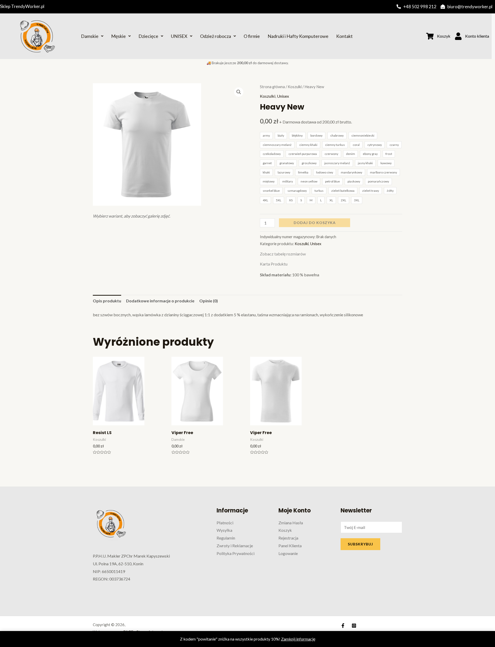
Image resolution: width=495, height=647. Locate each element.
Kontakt (344, 36)
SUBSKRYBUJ (360, 544)
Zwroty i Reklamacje (235, 545)
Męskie (118, 36)
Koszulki (295, 86)
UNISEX (179, 36)
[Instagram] (354, 625)
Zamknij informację (298, 638)
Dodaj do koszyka (315, 222)
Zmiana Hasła (290, 522)
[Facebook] (343, 625)
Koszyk (285, 530)
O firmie (252, 36)
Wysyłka (224, 530)
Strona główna (272, 86)
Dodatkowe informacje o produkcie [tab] (160, 300)
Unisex (283, 96)
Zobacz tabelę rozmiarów (283, 253)
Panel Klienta (290, 545)
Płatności (225, 522)
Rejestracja (288, 537)
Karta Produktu (273, 263)
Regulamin (226, 537)
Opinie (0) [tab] (208, 300)
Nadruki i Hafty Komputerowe (298, 36)
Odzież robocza (215, 36)
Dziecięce (148, 36)
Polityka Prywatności (235, 553)
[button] (238, 92)
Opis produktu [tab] (107, 300)
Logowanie (288, 553)
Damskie (89, 36)
